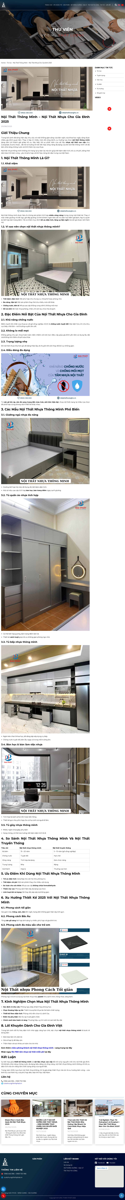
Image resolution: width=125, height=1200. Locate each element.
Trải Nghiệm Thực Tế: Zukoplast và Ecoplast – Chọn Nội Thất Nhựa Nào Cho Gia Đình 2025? (109, 1123)
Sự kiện (99, 84)
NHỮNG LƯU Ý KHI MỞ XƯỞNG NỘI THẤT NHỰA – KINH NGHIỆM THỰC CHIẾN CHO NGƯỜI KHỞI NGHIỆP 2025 (46, 1124)
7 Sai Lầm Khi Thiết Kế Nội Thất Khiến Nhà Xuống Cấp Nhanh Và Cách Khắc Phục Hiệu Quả (77, 1124)
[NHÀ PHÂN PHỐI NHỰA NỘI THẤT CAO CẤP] (10, 7)
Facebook (101, 1163)
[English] (119, 5)
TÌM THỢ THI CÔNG (93, 5)
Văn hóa (99, 80)
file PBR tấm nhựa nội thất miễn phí (28, 1052)
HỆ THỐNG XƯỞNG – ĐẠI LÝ (79, 5)
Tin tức (102, 5)
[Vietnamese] (122, 5)
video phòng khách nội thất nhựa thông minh (32, 1048)
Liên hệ (108, 5)
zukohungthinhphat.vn (13, 1083)
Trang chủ (48, 5)
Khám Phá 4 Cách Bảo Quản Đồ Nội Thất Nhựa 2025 (15, 1122)
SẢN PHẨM (66, 5)
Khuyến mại (101, 93)
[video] (109, 109)
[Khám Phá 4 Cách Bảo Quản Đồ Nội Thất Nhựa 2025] (15, 1108)
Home (3, 63)
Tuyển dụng (101, 75)
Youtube (112, 1163)
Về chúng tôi (57, 5)
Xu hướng (100, 88)
